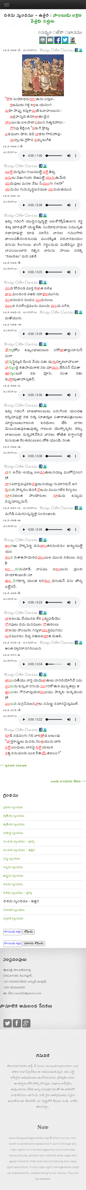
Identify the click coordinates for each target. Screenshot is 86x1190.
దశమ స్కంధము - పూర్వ (17, 893)
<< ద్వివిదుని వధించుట (13, 766)
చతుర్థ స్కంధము (13, 833)
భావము (75, 33)
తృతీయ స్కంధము (14, 824)
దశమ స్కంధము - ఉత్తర (21, 902)
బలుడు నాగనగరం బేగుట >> (68, 782)
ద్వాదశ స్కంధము (13, 918)
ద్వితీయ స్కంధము (13, 816)
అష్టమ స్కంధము (13, 876)
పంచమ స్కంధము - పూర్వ (18, 841)
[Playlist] (72, 40)
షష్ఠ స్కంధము (11, 859)
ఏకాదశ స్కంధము (14, 910)
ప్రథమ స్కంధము (13, 807)
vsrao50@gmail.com (28, 993)
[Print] (42, 40)
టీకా (60, 33)
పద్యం (47, 33)
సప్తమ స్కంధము (13, 867)
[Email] (50, 40)
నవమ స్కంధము (13, 884)
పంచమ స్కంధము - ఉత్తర (19, 850)
